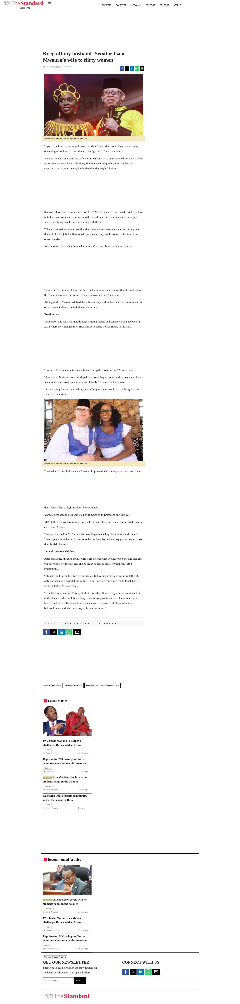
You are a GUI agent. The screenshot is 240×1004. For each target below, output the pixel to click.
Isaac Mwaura (58, 526)
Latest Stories (57, 700)
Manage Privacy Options (55, 957)
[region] (61, 29)
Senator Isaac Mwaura (73, 685)
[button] (122, 68)
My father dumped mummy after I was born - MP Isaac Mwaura (97, 246)
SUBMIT (80, 980)
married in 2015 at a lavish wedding (75, 534)
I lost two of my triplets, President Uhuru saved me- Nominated (97, 521)
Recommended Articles (64, 859)
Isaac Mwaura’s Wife (52, 685)
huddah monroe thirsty (110, 685)
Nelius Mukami (92, 685)
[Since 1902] (23, 1)
